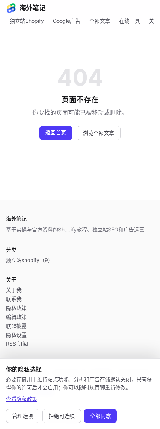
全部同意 (100, 416)
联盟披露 (16, 326)
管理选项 (22, 416)
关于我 (14, 290)
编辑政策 (16, 317)
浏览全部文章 (98, 133)
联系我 (14, 299)
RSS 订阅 (17, 344)
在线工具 (129, 21)
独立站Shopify (27, 21)
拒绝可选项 (62, 416)
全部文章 (99, 21)
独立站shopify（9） (29, 260)
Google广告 (66, 21)
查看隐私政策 (21, 398)
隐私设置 (16, 335)
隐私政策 (16, 308)
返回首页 (55, 132)
